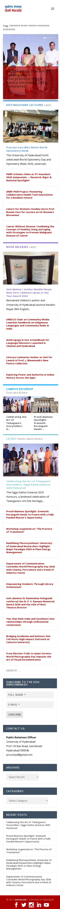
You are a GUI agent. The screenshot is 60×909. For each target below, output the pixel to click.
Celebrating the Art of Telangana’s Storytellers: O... (16, 423)
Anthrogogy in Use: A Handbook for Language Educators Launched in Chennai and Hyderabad (27, 342)
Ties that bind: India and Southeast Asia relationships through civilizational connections (30, 621)
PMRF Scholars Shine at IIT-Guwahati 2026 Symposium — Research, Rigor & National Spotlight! (29, 177)
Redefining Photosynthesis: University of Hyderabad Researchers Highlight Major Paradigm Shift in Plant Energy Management (29, 547)
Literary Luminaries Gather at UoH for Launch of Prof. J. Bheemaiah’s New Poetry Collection (29, 360)
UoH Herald (20, 899)
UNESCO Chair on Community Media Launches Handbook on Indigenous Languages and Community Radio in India (27, 324)
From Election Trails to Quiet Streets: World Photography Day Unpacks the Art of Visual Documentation (29, 656)
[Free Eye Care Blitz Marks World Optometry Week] (30, 126)
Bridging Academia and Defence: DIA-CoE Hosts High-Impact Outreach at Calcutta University (28, 639)
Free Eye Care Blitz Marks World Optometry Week (26, 149)
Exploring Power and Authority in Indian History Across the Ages (30, 376)
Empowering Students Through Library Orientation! (29, 585)
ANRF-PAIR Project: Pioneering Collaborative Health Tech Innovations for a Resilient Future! (29, 194)
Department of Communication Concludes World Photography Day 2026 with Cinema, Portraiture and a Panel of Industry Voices (30, 568)
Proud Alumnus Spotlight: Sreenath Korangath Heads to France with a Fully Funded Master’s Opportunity (30, 514)
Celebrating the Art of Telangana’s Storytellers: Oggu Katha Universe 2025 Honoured (28, 78)
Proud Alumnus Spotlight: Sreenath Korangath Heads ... (43, 423)
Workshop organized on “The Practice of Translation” (29, 530)
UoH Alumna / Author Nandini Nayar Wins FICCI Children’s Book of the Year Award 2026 (29, 293)
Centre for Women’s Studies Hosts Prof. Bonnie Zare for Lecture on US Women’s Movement (30, 211)
